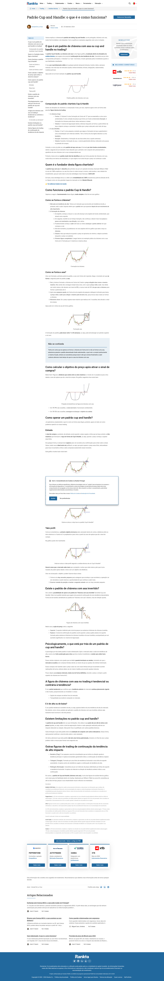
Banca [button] (78, 3)
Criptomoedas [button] (59, 3)
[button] (130, 3)
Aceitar (53, 498)
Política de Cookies (75, 493)
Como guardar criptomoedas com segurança (84, 918)
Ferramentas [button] (87, 3)
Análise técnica (53, 8)
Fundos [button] (70, 3)
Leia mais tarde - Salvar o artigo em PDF (68, 841)
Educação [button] (98, 3)
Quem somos (118, 977)
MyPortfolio (127, 977)
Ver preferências (65, 498)
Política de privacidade (61, 977)
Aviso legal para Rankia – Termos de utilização (98, 977)
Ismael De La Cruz (37, 27)
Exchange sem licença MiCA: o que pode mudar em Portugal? (48, 903)
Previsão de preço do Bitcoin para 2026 (82, 936)
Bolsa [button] (41, 3)
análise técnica (50, 56)
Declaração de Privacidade (88, 493)
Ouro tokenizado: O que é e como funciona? (42, 936)
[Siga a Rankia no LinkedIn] (82, 961)
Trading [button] (49, 3)
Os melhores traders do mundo (57, 184)
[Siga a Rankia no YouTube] (85, 961)
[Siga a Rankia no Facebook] (78, 961)
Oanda (74, 853)
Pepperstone (34, 853)
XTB (93, 853)
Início (33, 8)
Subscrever (124, 54)
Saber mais (36, 865)
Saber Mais (132, 73)
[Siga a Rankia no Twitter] (74, 961)
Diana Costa (54, 28)
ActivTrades (55, 853)
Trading (42, 8)
